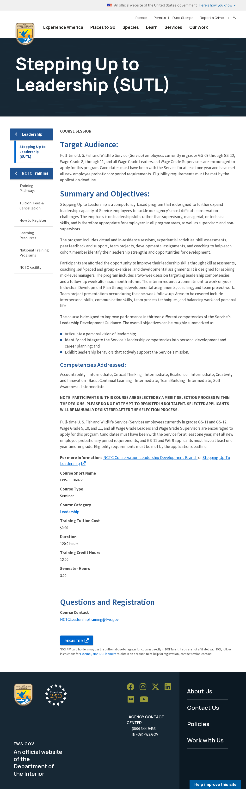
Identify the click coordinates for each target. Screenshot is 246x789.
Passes (141, 17)
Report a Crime (212, 17)
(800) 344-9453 (144, 728)
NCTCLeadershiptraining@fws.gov (89, 619)
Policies (198, 724)
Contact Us (203, 707)
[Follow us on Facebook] (132, 687)
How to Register (32, 220)
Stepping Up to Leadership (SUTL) (32, 151)
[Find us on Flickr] (133, 699)
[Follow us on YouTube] (146, 699)
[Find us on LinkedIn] (170, 687)
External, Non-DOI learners (98, 654)
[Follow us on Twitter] (157, 687)
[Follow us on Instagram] (145, 687)
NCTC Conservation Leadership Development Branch (150, 457)
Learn (151, 27)
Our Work (198, 27)
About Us (199, 691)
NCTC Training (35, 173)
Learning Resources (27, 235)
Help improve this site (215, 784)
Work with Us (205, 740)
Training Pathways (27, 188)
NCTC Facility (30, 267)
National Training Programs (34, 252)
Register (73, 640)
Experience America (63, 27)
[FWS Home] (25, 34)
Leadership (32, 134)
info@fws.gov (145, 734)
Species (131, 27)
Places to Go (102, 27)
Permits (160, 17)
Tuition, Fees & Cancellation (31, 205)
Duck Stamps (182, 17)
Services (173, 27)
